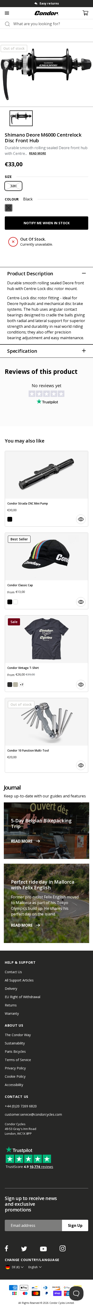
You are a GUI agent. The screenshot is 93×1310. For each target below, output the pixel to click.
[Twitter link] (24, 1250)
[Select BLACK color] (9, 519)
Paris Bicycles (15, 1051)
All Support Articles (19, 980)
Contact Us (13, 972)
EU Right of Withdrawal (22, 997)
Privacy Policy (15, 1068)
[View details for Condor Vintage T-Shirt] (46, 653)
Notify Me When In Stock (47, 223)
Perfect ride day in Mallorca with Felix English (42, 885)
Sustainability (15, 1043)
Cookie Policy (15, 1076)
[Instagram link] (63, 1250)
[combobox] (50, 23)
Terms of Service (18, 1060)
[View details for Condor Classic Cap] (46, 571)
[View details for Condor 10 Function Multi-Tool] (46, 735)
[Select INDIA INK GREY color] (9, 684)
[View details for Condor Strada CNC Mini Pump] (46, 488)
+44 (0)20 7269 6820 (21, 1106)
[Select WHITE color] (15, 602)
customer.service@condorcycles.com (33, 1114)
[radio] (13, 186)
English (33, 1267)
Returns (11, 1005)
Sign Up (75, 1225)
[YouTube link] (44, 1250)
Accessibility (14, 1084)
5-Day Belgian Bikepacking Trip (41, 823)
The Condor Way (18, 1035)
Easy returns (49, 3)
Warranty (12, 1013)
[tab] (46, 3)
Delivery (11, 988)
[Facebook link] (7, 1250)
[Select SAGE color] (15, 684)
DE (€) (16, 1267)
